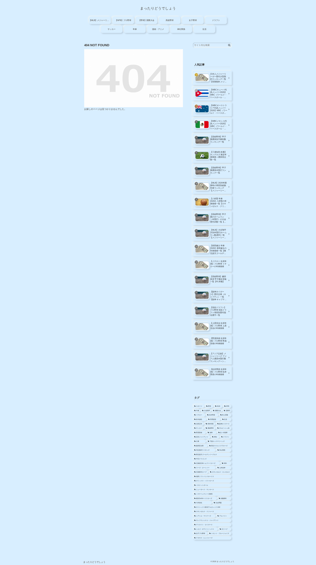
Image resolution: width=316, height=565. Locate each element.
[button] (229, 45)
